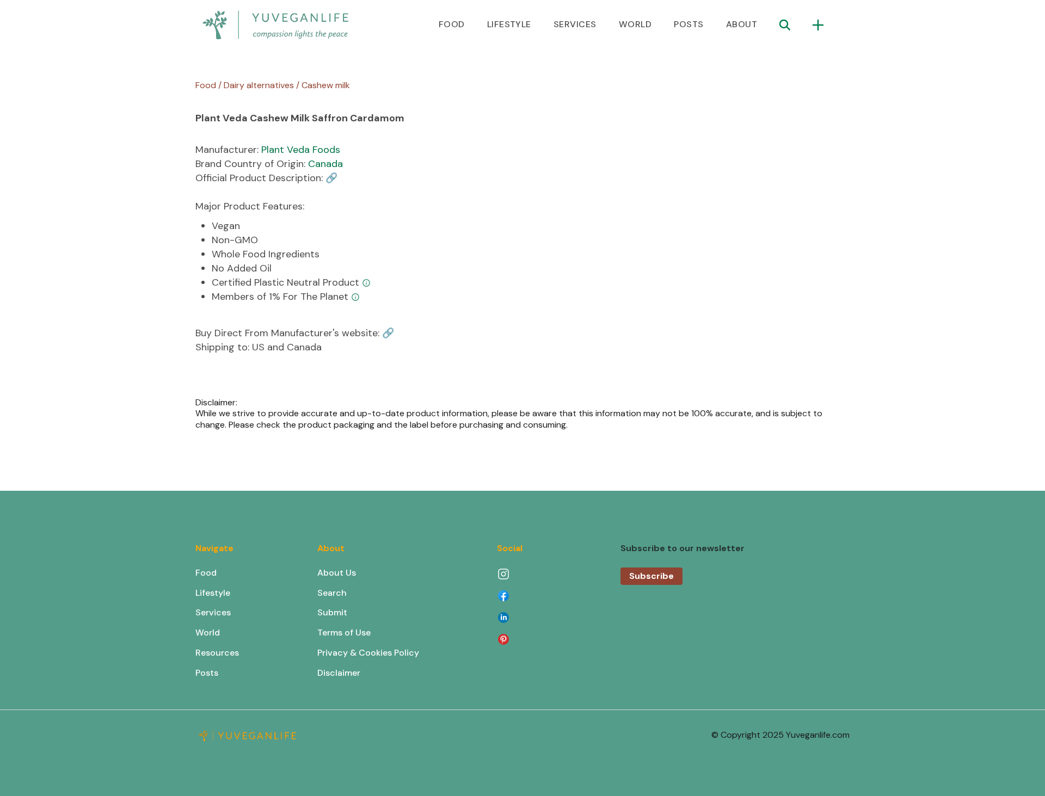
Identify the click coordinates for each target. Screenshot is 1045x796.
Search (332, 592)
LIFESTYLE (509, 24)
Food (206, 572)
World (207, 632)
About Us (336, 572)
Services (213, 612)
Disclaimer (338, 672)
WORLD (635, 24)
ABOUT (741, 24)
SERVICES (575, 24)
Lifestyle (212, 592)
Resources (217, 652)
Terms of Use (344, 632)
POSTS (688, 24)
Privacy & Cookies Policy (368, 652)
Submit (332, 612)
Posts (206, 672)
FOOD (452, 24)
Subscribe (651, 576)
